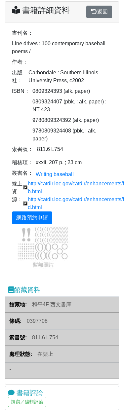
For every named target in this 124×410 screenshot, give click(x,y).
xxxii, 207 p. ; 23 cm (59, 162)
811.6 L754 (50, 149)
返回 (102, 12)
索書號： (22, 149)
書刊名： (22, 33)
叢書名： (22, 173)
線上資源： (17, 191)
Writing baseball (55, 174)
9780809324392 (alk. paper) (65, 120)
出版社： (17, 76)
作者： (20, 62)
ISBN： (21, 91)
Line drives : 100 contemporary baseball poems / (58, 47)
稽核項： (22, 162)
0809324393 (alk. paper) (61, 91)
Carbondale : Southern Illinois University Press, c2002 (63, 76)
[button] (19, 247)
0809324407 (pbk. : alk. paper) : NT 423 (69, 105)
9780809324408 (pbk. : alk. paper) (64, 134)
